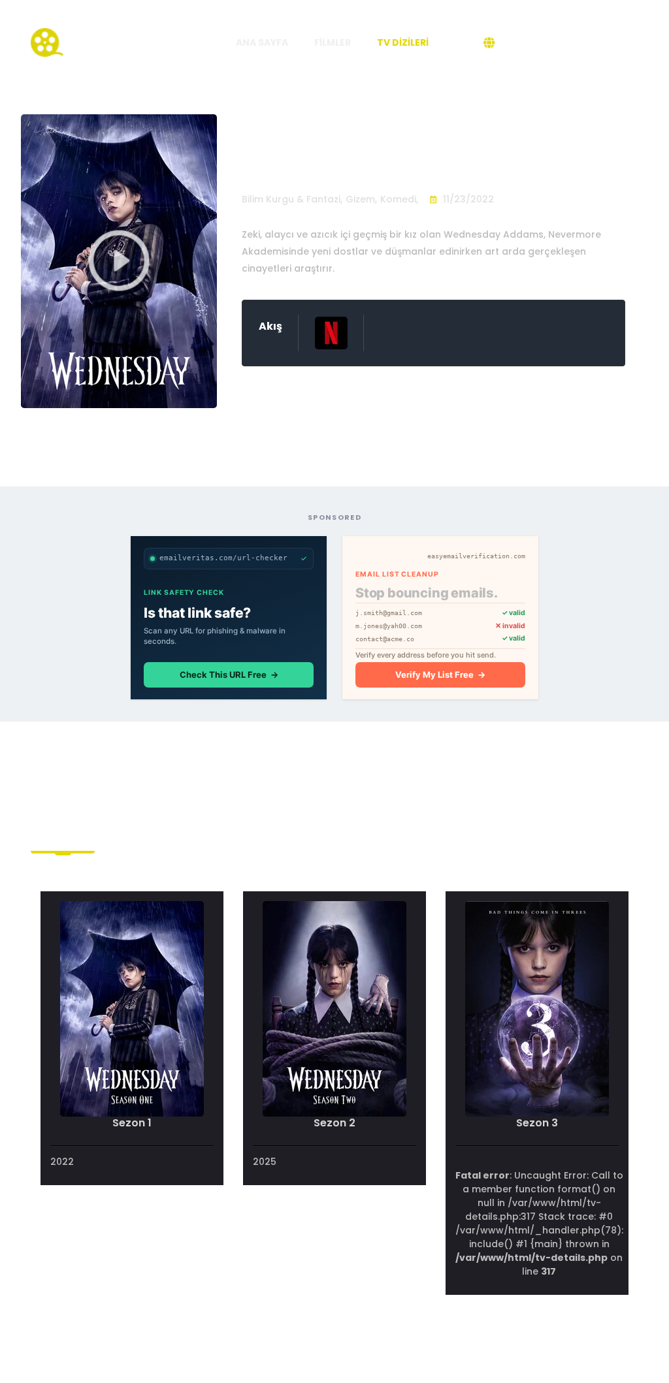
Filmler (332, 42)
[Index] (80, 41)
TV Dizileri (403, 42)
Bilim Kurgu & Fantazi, (292, 199)
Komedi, (399, 199)
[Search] (456, 42)
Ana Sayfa (262, 42)
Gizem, (361, 199)
